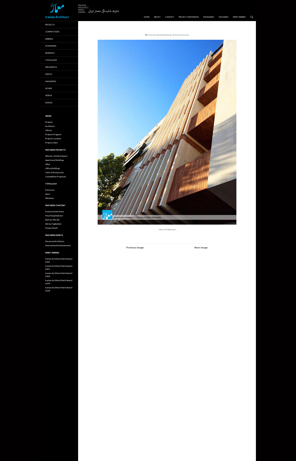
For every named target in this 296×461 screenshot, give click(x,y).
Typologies (51, 60)
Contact (169, 17)
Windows (49, 198)
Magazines (50, 81)
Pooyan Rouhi (51, 228)
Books (48, 88)
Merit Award (239, 17)
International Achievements (58, 245)
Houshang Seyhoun (54, 215)
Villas (47, 164)
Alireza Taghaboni (53, 224)
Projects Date (51, 142)
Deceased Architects (54, 241)
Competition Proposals (55, 176)
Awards (49, 39)
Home (147, 17)
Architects (50, 126)
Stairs (47, 194)
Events (48, 74)
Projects (49, 24)
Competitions (52, 31)
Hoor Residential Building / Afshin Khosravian (168, 35)
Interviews (50, 46)
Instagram (208, 17)
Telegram (223, 17)
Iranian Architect (57, 17)
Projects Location (53, 138)
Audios (48, 102)
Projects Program (53, 134)
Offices (48, 130)
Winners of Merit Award (56, 156)
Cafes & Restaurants (54, 172)
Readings (49, 53)
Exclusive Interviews (54, 211)
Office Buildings (52, 168)
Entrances (50, 190)
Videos (48, 95)
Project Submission (189, 17)
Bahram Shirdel (52, 219)
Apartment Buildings (54, 160)
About (157, 17)
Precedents (51, 67)
